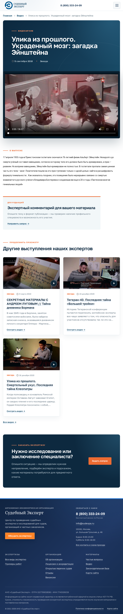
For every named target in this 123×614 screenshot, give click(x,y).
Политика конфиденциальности (90, 608)
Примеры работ (13, 564)
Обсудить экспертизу (20, 536)
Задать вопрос (100, 461)
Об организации (53, 559)
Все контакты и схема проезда (90, 545)
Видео (20, 15)
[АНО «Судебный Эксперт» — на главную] (16, 5)
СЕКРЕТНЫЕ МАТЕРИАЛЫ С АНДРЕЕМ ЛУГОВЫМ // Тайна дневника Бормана (29, 303)
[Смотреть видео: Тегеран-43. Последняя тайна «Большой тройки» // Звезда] (91, 273)
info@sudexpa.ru (85, 523)
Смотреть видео (16, 330)
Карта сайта (92, 573)
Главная (7, 15)
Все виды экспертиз (15, 559)
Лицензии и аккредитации (59, 564)
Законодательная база (97, 568)
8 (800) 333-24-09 (90, 514)
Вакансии (50, 577)
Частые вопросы (94, 559)
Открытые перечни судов (58, 568)
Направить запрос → (18, 223)
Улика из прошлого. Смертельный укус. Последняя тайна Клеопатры (30, 385)
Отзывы (49, 573)
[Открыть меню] (116, 5)
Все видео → (9, 422)
